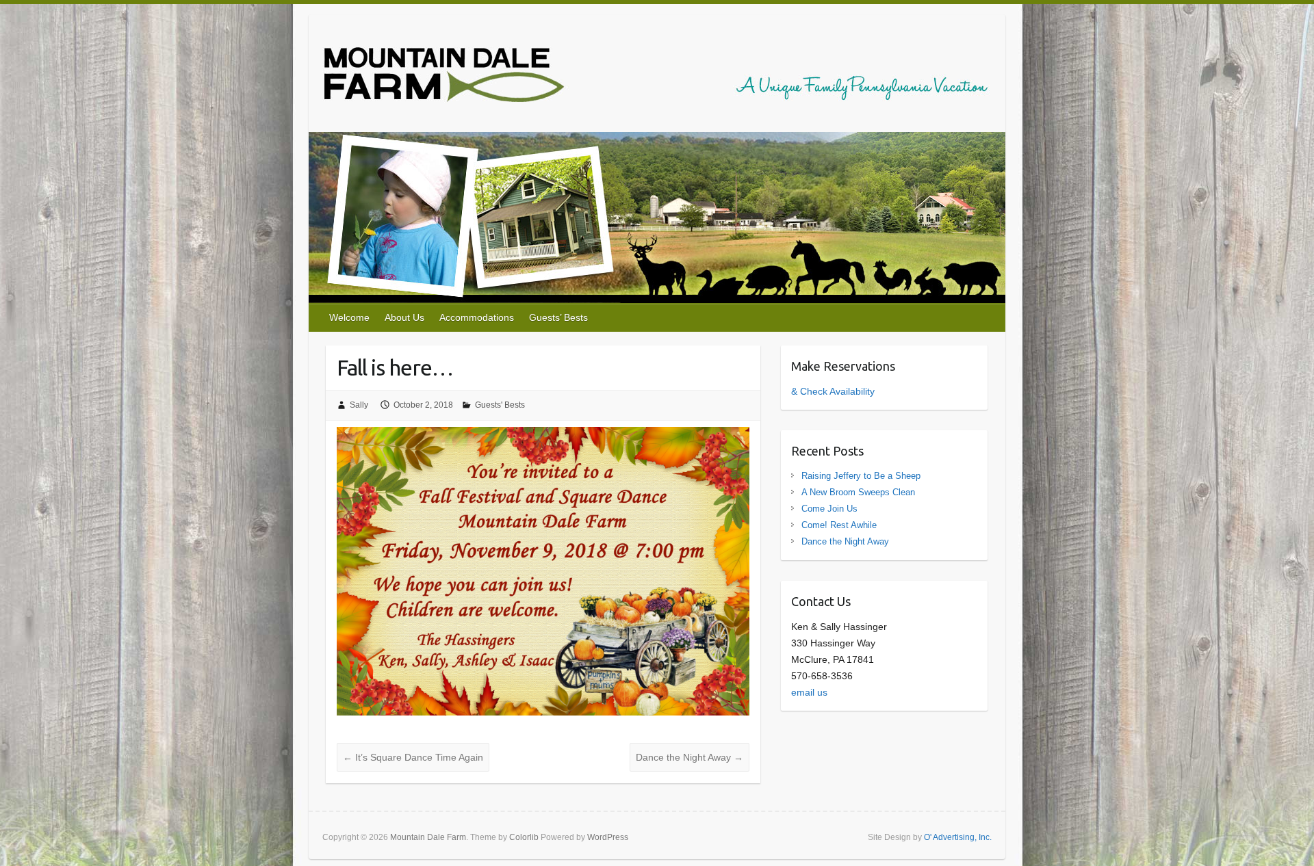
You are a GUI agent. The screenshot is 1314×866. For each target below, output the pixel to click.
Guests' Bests (500, 405)
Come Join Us (829, 508)
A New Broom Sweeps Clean (858, 492)
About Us (404, 317)
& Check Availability (833, 391)
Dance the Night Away (689, 757)
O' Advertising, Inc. (958, 837)
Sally (359, 405)
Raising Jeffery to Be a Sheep (860, 476)
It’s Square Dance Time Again (413, 757)
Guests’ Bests (558, 317)
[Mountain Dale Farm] (656, 77)
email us (809, 692)
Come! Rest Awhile (839, 525)
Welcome (349, 317)
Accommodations (476, 317)
